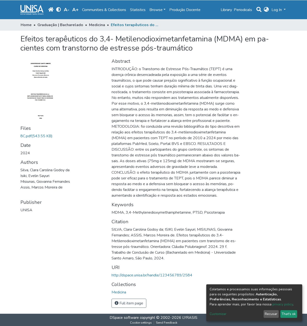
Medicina (97, 25)
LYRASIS (189, 317)
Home (26, 25)
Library (226, 9)
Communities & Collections (104, 9)
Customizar (218, 314)
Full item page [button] (130, 303)
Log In (277, 9)
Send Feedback (166, 322)
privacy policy (282, 304)
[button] (266, 10)
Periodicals (243, 9)
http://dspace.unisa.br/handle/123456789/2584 (152, 275)
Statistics (138, 9)
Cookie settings (141, 322)
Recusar (271, 314)
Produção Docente (185, 9)
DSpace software (124, 317)
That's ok (289, 314)
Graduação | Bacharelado (60, 25)
